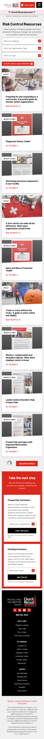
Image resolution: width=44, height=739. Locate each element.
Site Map (10, 701)
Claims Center (22, 649)
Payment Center (22, 653)
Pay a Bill (22, 629)
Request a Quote (22, 625)
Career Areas (22, 680)
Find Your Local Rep (22, 636)
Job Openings (22, 673)
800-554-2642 (22, 615)
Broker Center (22, 660)
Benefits (22, 687)
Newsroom (22, 663)
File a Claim (22, 632)
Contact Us (22, 646)
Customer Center (22, 656)
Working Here (22, 677)
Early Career (22, 691)
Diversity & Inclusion (22, 684)
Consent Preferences (22, 701)
